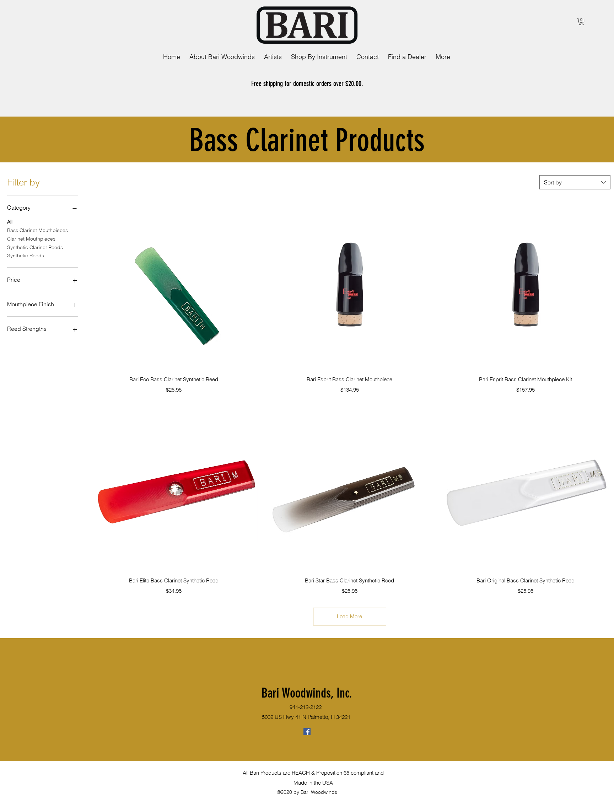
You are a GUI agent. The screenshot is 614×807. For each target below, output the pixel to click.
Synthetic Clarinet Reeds (35, 247)
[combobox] (574, 182)
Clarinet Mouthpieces (31, 239)
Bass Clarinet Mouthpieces (37, 230)
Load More (349, 616)
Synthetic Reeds (25, 255)
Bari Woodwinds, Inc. (307, 693)
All (9, 222)
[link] (581, 21)
